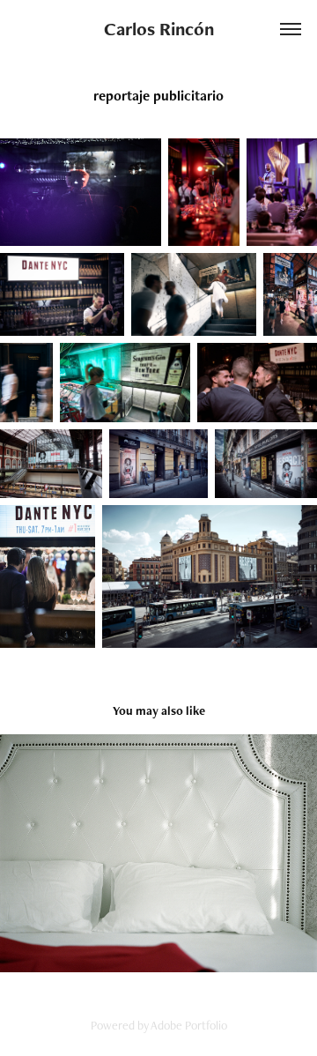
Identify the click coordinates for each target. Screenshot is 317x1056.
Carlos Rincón (159, 29)
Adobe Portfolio (189, 1025)
